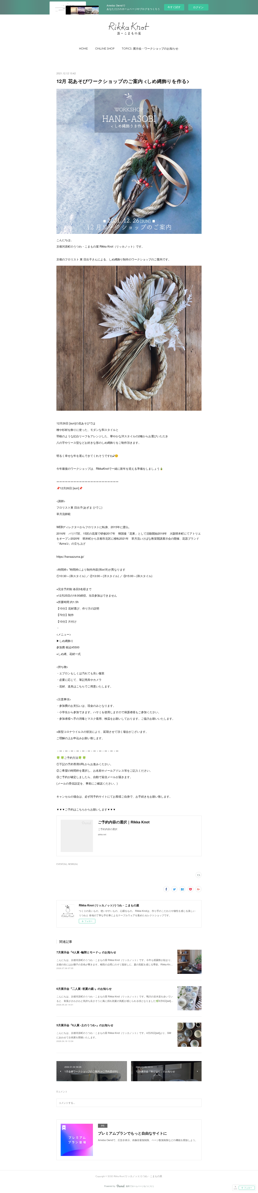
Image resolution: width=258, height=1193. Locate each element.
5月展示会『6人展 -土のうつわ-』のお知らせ (84, 1025)
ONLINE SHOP (104, 48)
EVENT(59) (61, 864)
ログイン (198, 7)
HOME (83, 48)
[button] (83, 49)
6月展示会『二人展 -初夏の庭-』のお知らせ (84, 989)
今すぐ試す (174, 7)
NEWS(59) (73, 864)
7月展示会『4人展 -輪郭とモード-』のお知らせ (86, 952)
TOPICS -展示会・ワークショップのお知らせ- (150, 48)
